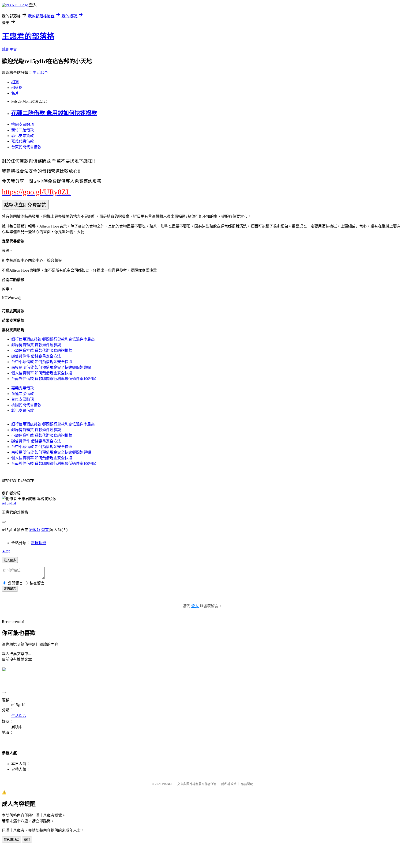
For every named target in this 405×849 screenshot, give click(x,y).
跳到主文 (9, 49)
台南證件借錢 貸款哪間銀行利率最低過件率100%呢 (53, 379)
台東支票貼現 (22, 399)
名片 (15, 93)
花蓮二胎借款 (22, 394)
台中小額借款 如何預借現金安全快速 (41, 362)
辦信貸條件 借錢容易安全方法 (36, 356)
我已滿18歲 (11, 839)
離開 (27, 839)
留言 (45, 530)
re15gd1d (9, 503)
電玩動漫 (38, 543)
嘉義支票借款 (22, 388)
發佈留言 (10, 589)
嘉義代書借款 (22, 141)
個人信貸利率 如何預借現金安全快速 (41, 373)
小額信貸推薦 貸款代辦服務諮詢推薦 (41, 350)
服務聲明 (247, 784)
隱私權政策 (228, 784)
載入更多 (10, 560)
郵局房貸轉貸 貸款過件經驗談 (36, 345)
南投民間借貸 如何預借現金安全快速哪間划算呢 (51, 367)
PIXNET (167, 784)
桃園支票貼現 (22, 124)
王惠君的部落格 (28, 36)
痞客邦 (34, 530)
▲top (6, 551)
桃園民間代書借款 (26, 405)
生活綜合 (40, 73)
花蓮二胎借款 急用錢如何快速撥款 (54, 113)
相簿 (15, 82)
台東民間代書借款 (26, 147)
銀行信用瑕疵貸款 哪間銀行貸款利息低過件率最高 (53, 339)
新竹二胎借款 (22, 130)
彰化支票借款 (22, 411)
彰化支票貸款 (22, 136)
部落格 (16, 88)
